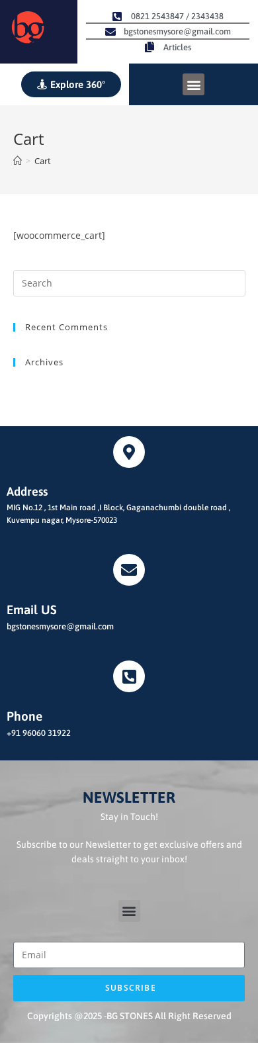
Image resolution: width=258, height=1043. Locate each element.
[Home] (17, 161)
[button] (193, 84)
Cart (42, 161)
